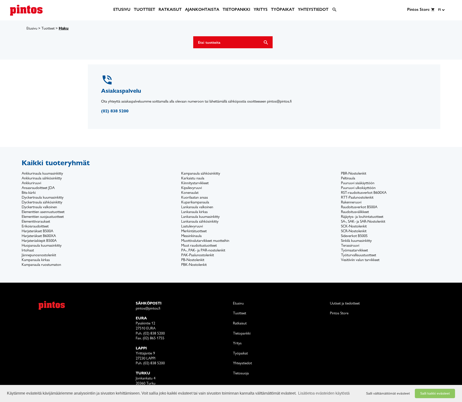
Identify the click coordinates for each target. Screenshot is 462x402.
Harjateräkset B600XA (39, 235)
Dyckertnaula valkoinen (39, 207)
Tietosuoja (241, 373)
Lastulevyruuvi (192, 226)
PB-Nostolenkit (192, 259)
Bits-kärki (29, 192)
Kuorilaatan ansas (194, 197)
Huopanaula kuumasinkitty (42, 245)
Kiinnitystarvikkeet (195, 183)
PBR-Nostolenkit (353, 173)
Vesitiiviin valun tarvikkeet (360, 259)
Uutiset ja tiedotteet (345, 303)
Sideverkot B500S (354, 235)
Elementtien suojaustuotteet (43, 216)
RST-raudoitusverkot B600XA (363, 192)
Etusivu (31, 28)
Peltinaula (348, 178)
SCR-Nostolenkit (353, 231)
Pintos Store (339, 313)
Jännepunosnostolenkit (39, 255)
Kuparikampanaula (195, 202)
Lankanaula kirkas (194, 211)
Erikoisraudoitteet (35, 226)
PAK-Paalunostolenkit (197, 255)
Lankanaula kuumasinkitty (200, 216)
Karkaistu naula (192, 178)
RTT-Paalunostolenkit (357, 197)
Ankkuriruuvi (31, 183)
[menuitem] (122, 9)
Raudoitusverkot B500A (359, 207)
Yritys (237, 343)
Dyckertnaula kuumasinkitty (43, 197)
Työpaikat (240, 353)
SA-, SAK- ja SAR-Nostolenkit (363, 221)
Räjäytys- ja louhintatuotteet (362, 216)
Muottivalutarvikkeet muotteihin (205, 240)
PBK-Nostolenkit (194, 264)
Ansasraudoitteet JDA (38, 187)
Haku (64, 28)
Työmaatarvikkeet (354, 250)
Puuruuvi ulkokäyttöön (358, 187)
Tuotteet (48, 28)
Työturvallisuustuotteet (358, 255)
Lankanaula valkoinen (197, 207)
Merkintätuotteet (194, 231)
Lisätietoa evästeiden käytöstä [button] (324, 393)
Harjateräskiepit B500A (39, 240)
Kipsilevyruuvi (191, 187)
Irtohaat (28, 250)
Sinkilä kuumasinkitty (356, 240)
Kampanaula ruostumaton (41, 264)
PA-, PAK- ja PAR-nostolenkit (203, 250)
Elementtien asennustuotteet (43, 211)
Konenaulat (190, 192)
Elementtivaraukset (36, 221)
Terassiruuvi (350, 245)
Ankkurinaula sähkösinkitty (42, 178)
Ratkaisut (240, 323)
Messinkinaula (191, 235)
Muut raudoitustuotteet (199, 245)
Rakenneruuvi (351, 202)
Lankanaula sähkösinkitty (199, 221)
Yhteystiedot (242, 363)
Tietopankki (241, 333)
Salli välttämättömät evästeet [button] (388, 393)
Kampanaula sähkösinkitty (200, 173)
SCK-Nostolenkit (354, 226)
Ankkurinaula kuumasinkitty (42, 173)
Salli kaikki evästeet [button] (435, 393)
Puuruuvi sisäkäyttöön (357, 183)
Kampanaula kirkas (36, 259)
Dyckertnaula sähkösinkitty (42, 202)
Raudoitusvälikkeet (355, 211)
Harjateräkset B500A (37, 231)
